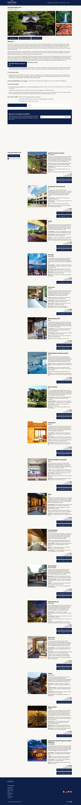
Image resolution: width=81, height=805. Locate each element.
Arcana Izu (51, 287)
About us (9, 792)
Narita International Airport (33, 86)
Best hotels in (56, 2)
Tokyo (36, 46)
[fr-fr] (64, 792)
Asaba (10, 75)
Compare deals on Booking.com (15, 158)
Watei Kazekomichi (54, 318)
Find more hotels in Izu (36, 38)
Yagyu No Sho (52, 707)
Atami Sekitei (52, 566)
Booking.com (63, 80)
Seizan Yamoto (52, 387)
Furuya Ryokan (53, 530)
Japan (60, 45)
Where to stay (63, 2)
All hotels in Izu (13, 38)
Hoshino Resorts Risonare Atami (58, 353)
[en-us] (71, 792)
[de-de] (66, 792)
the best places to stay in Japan (46, 99)
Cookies (9, 794)
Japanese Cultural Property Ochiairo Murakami (18, 67)
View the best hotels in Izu (13, 155)
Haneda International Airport (20, 86)
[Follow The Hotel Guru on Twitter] (66, 801)
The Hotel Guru (11, 785)
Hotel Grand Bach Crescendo (57, 460)
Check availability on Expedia (64, 181)
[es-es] (68, 792)
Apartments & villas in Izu (25, 38)
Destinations (50, 2)
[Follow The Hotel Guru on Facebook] (68, 801)
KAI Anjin (51, 255)
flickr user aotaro (65, 22)
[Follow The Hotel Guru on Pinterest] (71, 801)
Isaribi (50, 221)
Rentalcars (41, 90)
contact (22, 101)
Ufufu (49, 494)
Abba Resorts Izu (53, 602)
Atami (29, 51)
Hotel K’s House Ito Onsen (56, 153)
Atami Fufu (51, 637)
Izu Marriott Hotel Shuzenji (56, 186)
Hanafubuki (51, 423)
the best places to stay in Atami (33, 96)
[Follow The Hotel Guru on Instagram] (69, 801)
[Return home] (12, 2)
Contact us (10, 797)
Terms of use (10, 796)
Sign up (66, 116)
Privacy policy (10, 793)
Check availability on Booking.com (64, 178)
